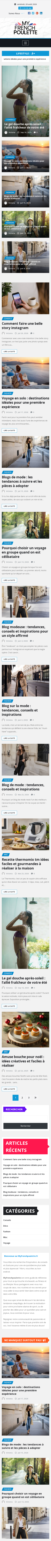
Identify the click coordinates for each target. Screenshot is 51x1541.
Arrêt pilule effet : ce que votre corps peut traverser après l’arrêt (23, 88)
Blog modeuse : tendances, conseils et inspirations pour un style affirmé (22, 227)
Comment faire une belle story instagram (22, 290)
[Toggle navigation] (25, 43)
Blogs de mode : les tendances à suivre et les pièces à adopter (25, 161)
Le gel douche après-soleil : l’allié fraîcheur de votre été (24, 944)
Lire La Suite (9, 316)
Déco (5, 1190)
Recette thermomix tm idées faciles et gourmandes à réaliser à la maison (25, 828)
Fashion (6, 1196)
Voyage (6, 1207)
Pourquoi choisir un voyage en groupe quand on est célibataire (25, 191)
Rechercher (14, 1073)
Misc (5, 1201)
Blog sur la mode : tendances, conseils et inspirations (20, 674)
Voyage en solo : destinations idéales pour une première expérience (24, 126)
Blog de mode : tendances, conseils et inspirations (23, 751)
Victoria (11, 96)
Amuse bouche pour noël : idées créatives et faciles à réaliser (23, 1025)
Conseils (7, 1184)
